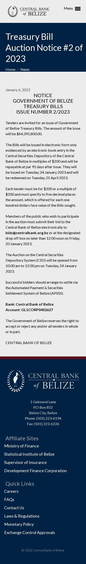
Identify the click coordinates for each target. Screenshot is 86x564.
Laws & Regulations (21, 515)
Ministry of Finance (21, 445)
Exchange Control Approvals (29, 532)
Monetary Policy (19, 524)
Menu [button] (69, 8)
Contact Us (14, 507)
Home (11, 69)
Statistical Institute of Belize (29, 454)
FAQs (9, 499)
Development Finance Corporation (35, 470)
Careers (11, 491)
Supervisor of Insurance (25, 462)
